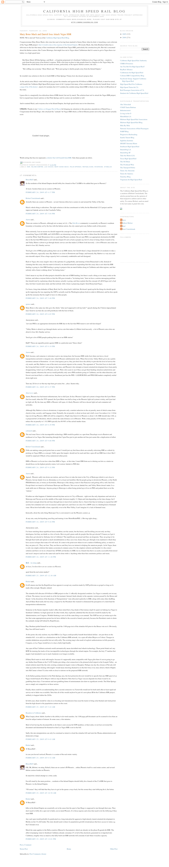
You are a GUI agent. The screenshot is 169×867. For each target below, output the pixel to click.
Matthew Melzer (127, 223)
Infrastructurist (125, 110)
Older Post (114, 849)
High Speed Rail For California (131, 84)
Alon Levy (29, 393)
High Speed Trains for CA (129, 87)
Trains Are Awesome (127, 170)
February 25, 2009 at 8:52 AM (40, 758)
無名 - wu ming (31, 563)
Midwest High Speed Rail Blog (131, 122)
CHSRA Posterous (126, 63)
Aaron (28, 219)
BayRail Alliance (126, 69)
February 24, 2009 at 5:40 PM (40, 298)
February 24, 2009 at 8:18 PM (40, 346)
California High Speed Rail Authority (133, 60)
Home (69, 849)
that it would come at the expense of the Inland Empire (58, 45)
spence (28, 304)
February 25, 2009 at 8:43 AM (40, 739)
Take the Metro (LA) (127, 155)
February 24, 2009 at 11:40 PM (41, 557)
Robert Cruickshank (33, 198)
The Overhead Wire (127, 164)
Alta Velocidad (125, 104)
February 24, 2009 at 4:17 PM (40, 192)
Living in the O (125, 113)
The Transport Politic (127, 167)
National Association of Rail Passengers (134, 128)
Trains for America (126, 173)
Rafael (28, 581)
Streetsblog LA (125, 149)
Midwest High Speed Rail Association (133, 119)
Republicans (88, 167)
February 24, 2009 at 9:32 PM (40, 467)
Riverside (99, 167)
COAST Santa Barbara (128, 107)
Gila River (76, 223)
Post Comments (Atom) (38, 854)
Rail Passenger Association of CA (132, 90)
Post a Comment (25, 845)
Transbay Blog (125, 176)
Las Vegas (48, 167)
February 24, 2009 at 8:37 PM (40, 387)
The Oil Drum (125, 161)
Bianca (123, 220)
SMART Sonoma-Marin (128, 143)
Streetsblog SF (125, 152)
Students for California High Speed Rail (134, 93)
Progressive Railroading (128, 134)
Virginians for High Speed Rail (131, 179)
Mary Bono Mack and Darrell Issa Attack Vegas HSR (45, 34)
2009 (124, 34)
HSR (28, 167)
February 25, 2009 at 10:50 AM (41, 793)
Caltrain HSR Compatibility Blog (132, 75)
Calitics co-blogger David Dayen (49, 109)
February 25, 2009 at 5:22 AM (40, 707)
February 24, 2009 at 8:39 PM (40, 425)
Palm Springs (75, 167)
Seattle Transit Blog (127, 137)
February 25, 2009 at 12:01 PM (41, 839)
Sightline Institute (126, 140)
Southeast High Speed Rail (129, 146)
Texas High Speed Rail (128, 158)
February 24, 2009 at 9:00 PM (40, 440)
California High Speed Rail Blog (84, 11)
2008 (124, 37)
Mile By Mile (125, 125)
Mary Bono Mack (62, 167)
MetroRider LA (125, 116)
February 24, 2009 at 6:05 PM (40, 314)
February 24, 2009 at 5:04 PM (40, 213)
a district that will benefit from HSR (58, 158)
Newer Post (24, 849)
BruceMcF (29, 179)
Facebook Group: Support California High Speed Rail (133, 79)
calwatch (29, 431)
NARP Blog (124, 131)
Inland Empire (37, 167)
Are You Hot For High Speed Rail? (132, 66)
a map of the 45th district (29, 87)
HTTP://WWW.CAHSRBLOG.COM (84, 22)
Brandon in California (33, 713)
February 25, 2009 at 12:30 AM (41, 575)
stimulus (108, 167)
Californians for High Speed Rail (131, 72)
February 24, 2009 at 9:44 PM (40, 522)
